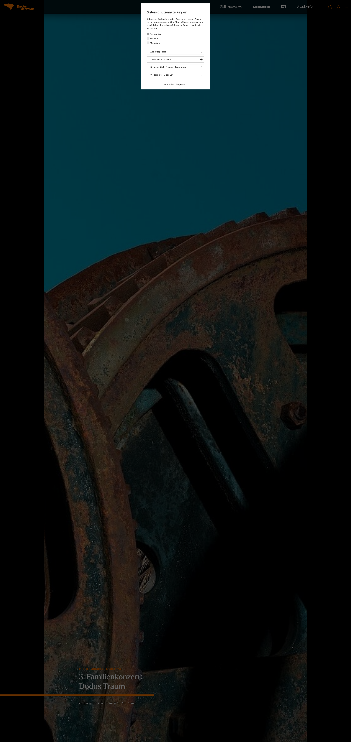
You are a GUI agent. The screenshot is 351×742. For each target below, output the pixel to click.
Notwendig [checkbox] (155, 34)
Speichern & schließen (161, 59)
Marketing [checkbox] (155, 43)
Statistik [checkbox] (154, 38)
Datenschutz (169, 84)
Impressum (182, 84)
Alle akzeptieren (158, 51)
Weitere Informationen (161, 75)
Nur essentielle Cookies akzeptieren (168, 67)
